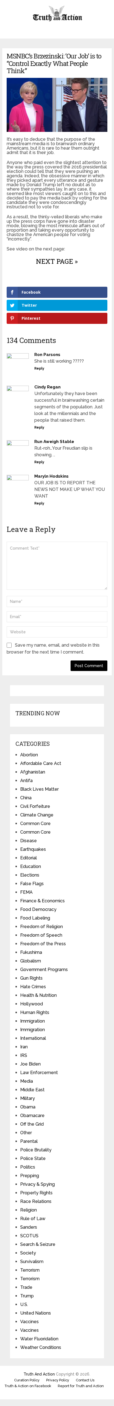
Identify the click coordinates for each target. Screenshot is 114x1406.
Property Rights (36, 1192)
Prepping (29, 1175)
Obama (27, 1107)
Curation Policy (27, 1380)
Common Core (35, 823)
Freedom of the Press (43, 943)
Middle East (32, 1089)
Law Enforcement (39, 1072)
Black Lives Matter (39, 789)
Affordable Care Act (40, 763)
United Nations (35, 1313)
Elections (29, 875)
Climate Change (36, 815)
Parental (29, 1141)
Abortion (29, 754)
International (33, 1038)
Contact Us (85, 1380)
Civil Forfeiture (35, 806)
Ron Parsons (47, 354)
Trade (26, 1287)
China (26, 797)
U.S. (24, 1304)
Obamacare (32, 1115)
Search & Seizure (37, 1244)
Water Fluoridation (39, 1338)
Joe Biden (30, 1064)
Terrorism (30, 1270)
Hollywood (31, 1004)
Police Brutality (35, 1150)
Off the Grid (32, 1124)
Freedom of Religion (41, 926)
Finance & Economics (42, 900)
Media (26, 1081)
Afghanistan (32, 772)
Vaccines (29, 1321)
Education (30, 866)
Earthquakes (33, 849)
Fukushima (31, 952)
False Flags (32, 883)
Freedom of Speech (41, 935)
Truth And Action (39, 1374)
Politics (27, 1167)
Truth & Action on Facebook (27, 1386)
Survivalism (31, 1261)
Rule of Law (32, 1218)
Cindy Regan (47, 387)
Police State (33, 1158)
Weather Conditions (40, 1347)
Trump (27, 1296)
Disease (28, 840)
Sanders (28, 1227)
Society (28, 1253)
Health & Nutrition (38, 995)
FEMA (26, 892)
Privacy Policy (57, 1380)
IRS (23, 1055)
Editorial (28, 857)
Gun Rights (31, 978)
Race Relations (35, 1201)
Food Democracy (38, 909)
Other (26, 1132)
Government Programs (44, 969)
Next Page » (57, 261)
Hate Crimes (33, 986)
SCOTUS (29, 1235)
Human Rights (34, 1012)
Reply (39, 368)
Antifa (26, 780)
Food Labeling (35, 918)
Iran (24, 1046)
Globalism (30, 961)
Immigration (32, 1021)
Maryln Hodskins (51, 476)
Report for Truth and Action (81, 1386)
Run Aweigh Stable (54, 441)
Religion (28, 1210)
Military (27, 1098)
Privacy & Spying (37, 1184)
